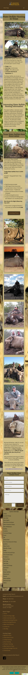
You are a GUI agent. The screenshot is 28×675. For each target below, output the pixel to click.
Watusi (5, 576)
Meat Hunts (7, 546)
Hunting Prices (14, 213)
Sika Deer (6, 563)
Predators (6, 557)
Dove (5, 535)
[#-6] (14, 299)
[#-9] (14, 382)
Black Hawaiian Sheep (9, 524)
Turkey (5, 570)
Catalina (6, 531)
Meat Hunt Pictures (9, 624)
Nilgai (5, 550)
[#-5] (14, 271)
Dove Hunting (7, 642)
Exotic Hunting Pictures (10, 622)
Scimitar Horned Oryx (9, 552)
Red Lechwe (7, 559)
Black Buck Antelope (9, 522)
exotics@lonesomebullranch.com (14, 469)
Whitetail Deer (7, 580)
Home (5, 613)
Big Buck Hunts (7, 635)
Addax (5, 513)
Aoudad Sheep (7, 516)
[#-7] (14, 326)
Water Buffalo (7, 572)
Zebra (5, 583)
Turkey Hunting (8, 639)
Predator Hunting (8, 644)
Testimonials (7, 650)
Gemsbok (6, 567)
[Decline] (26, 670)
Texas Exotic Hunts (8, 637)
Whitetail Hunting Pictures (10, 620)
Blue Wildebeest (8, 526)
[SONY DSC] (14, 244)
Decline (17, 673)
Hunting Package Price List (10, 648)
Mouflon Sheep (7, 548)
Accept (11, 673)
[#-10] (14, 409)
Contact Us (6, 626)
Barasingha (6, 520)
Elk (4, 537)
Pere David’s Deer (8, 554)
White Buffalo (7, 578)
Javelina (5, 544)
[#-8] (14, 354)
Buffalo (5, 529)
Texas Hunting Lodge (9, 616)
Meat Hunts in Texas (9, 646)
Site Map (6, 628)
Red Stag (6, 561)
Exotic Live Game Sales (9, 618)
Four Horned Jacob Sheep (10, 542)
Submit (20, 505)
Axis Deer (6, 518)
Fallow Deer (7, 539)
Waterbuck (6, 574)
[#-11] (14, 437)
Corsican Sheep (7, 533)
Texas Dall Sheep (8, 565)
